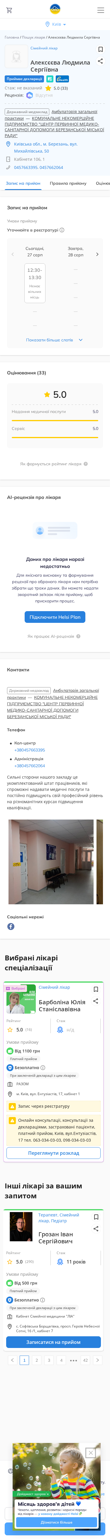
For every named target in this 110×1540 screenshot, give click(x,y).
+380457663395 (29, 750)
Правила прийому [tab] (68, 183)
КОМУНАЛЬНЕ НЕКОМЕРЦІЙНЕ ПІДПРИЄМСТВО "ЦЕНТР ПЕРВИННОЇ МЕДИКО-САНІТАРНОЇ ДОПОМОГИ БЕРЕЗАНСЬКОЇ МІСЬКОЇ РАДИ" (54, 126)
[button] (100, 61)
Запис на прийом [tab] (23, 183)
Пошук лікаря (33, 37)
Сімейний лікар (44, 48)
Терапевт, (49, 1215)
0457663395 (26, 167)
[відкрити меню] (100, 10)
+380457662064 (29, 765)
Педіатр (59, 1220)
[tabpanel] (55, 571)
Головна (12, 37)
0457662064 (51, 167)
